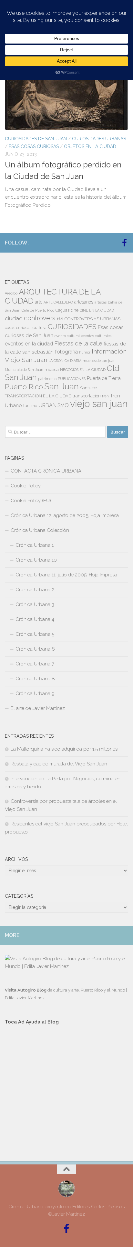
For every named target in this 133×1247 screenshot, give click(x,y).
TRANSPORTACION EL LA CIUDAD (38, 396)
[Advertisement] (66, 1087)
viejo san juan (99, 403)
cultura (39, 327)
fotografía (66, 352)
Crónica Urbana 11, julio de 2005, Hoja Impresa (66, 575)
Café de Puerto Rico (38, 310)
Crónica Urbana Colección (40, 530)
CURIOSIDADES (72, 327)
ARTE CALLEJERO (58, 302)
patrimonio (47, 379)
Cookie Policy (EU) (31, 501)
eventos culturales (96, 336)
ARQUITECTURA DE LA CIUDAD (52, 296)
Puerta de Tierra (104, 378)
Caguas (62, 310)
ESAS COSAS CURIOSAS (34, 146)
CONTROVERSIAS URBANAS (92, 318)
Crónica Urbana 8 (35, 679)
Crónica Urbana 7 (34, 664)
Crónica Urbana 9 (35, 693)
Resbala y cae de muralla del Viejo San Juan (59, 764)
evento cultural (67, 336)
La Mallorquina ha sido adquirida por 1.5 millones (64, 749)
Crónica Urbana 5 (34, 634)
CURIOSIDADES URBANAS (99, 138)
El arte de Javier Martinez (38, 708)
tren (105, 396)
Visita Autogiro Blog (26, 990)
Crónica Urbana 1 (34, 545)
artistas (101, 302)
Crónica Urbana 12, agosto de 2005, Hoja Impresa (65, 515)
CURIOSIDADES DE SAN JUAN (36, 138)
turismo (30, 406)
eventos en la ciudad (29, 344)
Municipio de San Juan (24, 369)
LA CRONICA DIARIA (64, 361)
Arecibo (11, 293)
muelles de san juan (99, 361)
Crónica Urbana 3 (34, 604)
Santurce (88, 388)
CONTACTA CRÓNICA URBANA (46, 471)
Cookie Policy (26, 486)
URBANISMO (53, 405)
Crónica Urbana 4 (34, 619)
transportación (87, 395)
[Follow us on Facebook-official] (124, 242)
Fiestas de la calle (78, 343)
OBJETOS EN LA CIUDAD (90, 146)
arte (38, 301)
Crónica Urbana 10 (36, 560)
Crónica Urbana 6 (35, 649)
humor (84, 352)
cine (74, 310)
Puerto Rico (24, 387)
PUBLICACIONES (72, 379)
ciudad (14, 318)
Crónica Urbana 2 (34, 590)
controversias (43, 318)
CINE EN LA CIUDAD (97, 310)
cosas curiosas (18, 327)
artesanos (83, 301)
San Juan (61, 386)
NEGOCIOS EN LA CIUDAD (83, 369)
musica (52, 369)
